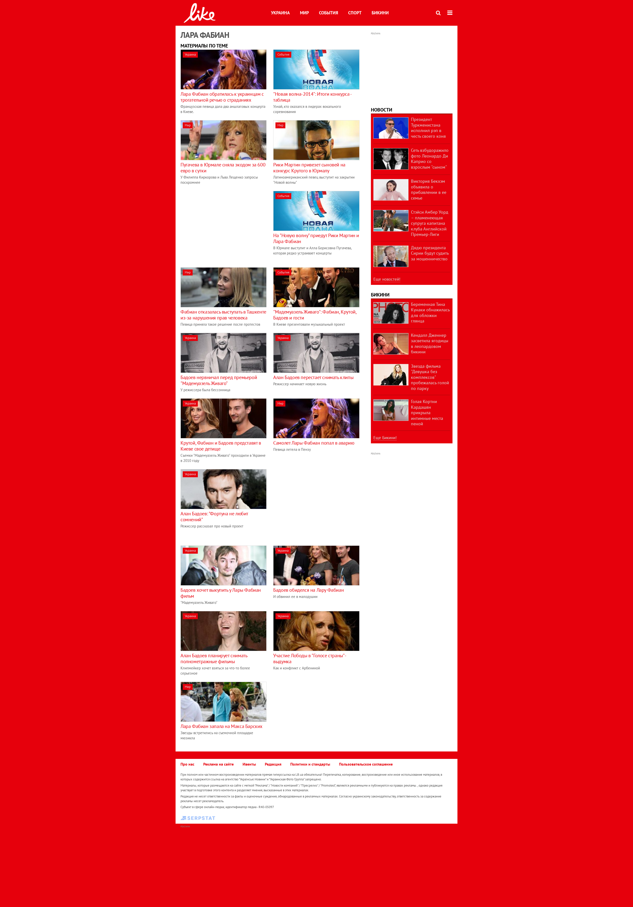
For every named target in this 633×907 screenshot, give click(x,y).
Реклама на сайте (218, 764)
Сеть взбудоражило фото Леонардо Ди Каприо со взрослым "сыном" (430, 158)
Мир (304, 13)
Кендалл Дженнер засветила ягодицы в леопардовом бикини (429, 343)
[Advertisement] (222, 225)
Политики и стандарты (310, 764)
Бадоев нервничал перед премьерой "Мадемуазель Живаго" (219, 380)
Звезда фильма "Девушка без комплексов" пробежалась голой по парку (430, 377)
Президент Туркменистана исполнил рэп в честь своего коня (428, 127)
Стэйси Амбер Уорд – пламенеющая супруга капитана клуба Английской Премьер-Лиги (429, 223)
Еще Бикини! (385, 437)
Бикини (380, 13)
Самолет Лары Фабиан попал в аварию (313, 443)
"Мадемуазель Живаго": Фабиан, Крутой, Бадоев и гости (314, 315)
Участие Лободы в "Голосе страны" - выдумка (309, 658)
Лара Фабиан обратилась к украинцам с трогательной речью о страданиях (222, 97)
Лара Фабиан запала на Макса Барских (221, 726)
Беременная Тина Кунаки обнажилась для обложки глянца (430, 312)
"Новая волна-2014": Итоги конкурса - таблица (312, 97)
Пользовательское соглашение (366, 764)
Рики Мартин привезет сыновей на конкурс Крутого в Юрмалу (309, 167)
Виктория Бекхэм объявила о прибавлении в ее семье (428, 189)
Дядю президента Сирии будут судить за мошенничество (430, 253)
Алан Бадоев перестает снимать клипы (313, 377)
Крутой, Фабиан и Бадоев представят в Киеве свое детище (221, 446)
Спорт (355, 13)
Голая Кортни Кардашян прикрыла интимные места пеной (427, 413)
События (328, 13)
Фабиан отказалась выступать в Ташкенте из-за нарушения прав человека (223, 315)
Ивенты (249, 764)
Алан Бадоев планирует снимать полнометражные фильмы (214, 658)
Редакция (273, 764)
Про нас (187, 764)
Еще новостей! (386, 279)
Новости (381, 110)
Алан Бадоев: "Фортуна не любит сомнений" (214, 516)
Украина (280, 13)
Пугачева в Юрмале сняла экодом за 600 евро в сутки (223, 167)
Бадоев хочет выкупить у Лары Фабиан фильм (221, 593)
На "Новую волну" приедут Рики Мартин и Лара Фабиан (316, 238)
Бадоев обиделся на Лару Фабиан (308, 590)
